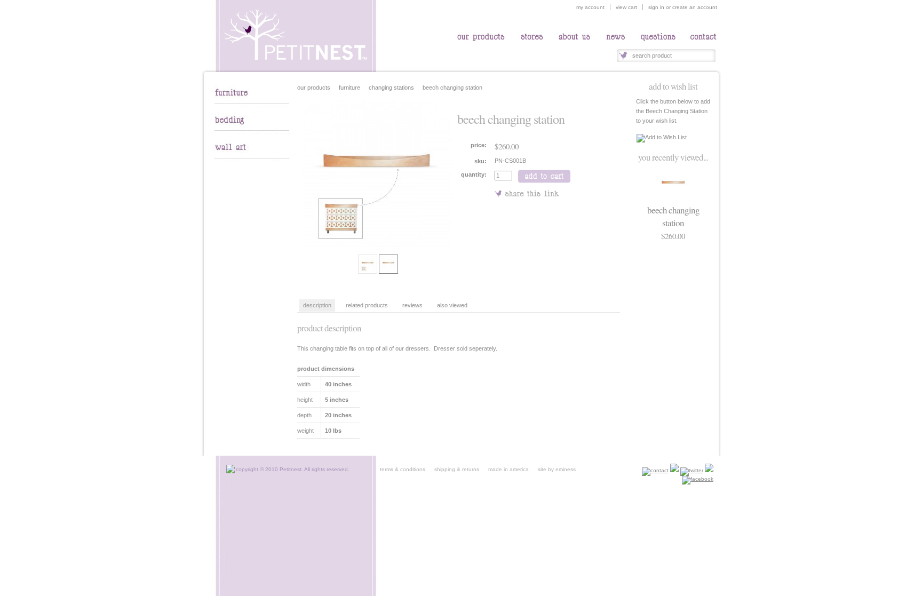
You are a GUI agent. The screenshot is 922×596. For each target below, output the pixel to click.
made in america (504, 469)
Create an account (694, 7)
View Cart (626, 7)
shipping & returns (452, 469)
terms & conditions (402, 469)
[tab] (253, 104)
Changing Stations (391, 87)
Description (317, 305)
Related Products (367, 305)
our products (313, 87)
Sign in (656, 7)
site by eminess (557, 469)
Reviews (412, 305)
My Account (590, 7)
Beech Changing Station (673, 216)
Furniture (349, 87)
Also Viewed (452, 305)
